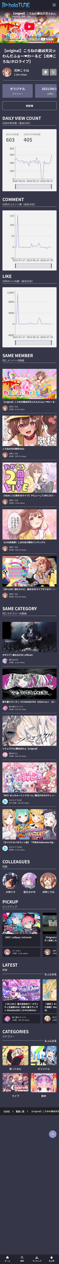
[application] (29, 168)
